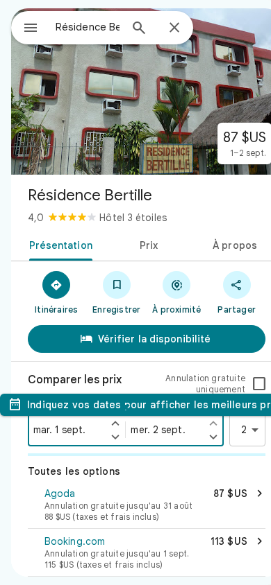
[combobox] (88, 27)
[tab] (58, 244)
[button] (146, 506)
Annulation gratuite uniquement (205, 383)
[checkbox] (259, 384)
